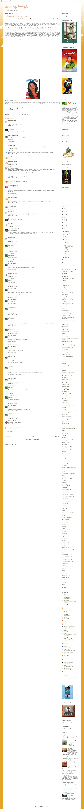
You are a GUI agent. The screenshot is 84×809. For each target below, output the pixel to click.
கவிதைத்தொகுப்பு (65, 354)
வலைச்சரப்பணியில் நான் (66, 554)
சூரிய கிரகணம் (65, 403)
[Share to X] (24, 114)
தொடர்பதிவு (64, 433)
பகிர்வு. (63, 458)
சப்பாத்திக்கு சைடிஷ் (65, 386)
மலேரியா (63, 526)
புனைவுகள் (64, 506)
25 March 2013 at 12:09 (12, 297)
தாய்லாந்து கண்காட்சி (66, 416)
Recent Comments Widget (68, 728)
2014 (65, 227)
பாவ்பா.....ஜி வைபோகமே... (67, 781)
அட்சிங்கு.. (64, 786)
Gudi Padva (64, 276)
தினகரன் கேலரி (65, 423)
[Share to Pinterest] (27, 114)
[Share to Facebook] (25, 114)
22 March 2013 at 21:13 (12, 215)
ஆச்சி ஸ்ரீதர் (10, 156)
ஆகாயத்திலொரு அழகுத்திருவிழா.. (70, 749)
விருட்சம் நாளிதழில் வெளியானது (67, 566)
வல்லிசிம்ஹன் (10, 237)
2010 (65, 262)
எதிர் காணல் (65, 605)
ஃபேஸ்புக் (63, 343)
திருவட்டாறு (64, 421)
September (67, 233)
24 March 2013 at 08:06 (12, 251)
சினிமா (63, 398)
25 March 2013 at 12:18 (12, 363)
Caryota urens (64, 273)
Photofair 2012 (64, 285)
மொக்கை (63, 540)
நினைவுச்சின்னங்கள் (65, 453)
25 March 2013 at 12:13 (12, 314)
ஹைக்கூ (63, 582)
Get (63, 728)
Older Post (57, 436)
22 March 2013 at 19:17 (12, 202)
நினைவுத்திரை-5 (66, 618)
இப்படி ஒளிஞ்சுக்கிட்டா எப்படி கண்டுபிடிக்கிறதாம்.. (72, 793)
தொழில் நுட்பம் (64, 435)
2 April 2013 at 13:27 (11, 429)
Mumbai (63, 280)
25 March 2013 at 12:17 (12, 354)
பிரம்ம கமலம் (64, 482)
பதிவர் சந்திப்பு (64, 463)
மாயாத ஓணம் (66, 595)
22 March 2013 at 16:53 (12, 183)
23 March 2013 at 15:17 (12, 241)
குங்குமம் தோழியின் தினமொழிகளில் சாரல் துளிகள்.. (68, 246)
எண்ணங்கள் (64, 329)
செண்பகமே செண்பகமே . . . (68, 615)
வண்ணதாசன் (66, 646)
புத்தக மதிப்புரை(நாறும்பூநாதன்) (67, 496)
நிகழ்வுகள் (16, 114)
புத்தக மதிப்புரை (65, 491)
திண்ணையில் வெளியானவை (67, 417)
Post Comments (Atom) (35, 439)
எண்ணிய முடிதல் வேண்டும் (68, 652)
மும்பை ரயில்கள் (65, 535)
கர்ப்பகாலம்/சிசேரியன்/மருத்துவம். (68, 347)
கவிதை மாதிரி (64, 352)
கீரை (63, 361)
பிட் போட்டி (64, 480)
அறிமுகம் (63, 306)
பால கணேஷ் (10, 211)
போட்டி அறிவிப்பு (65, 519)
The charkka (64, 294)
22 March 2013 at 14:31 (12, 125)
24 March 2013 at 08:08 (12, 271)
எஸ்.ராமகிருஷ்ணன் (67, 597)
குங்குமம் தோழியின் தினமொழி (67, 366)
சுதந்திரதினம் (64, 400)
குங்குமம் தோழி (64, 365)
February (66, 255)
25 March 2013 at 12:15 (12, 325)
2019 (65, 219)
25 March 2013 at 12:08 (12, 286)
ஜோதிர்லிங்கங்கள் (65, 579)
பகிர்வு (20, 114)
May (65, 239)
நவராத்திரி (64, 440)
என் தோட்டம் (64, 336)
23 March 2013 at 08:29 (12, 235)
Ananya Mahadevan (12, 161)
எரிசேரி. (63, 335)
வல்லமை (65, 630)
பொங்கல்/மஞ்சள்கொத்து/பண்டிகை (68, 512)
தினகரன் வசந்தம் (11, 114)
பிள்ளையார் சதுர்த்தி (65, 485)
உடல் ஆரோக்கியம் (65, 322)
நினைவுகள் (64, 451)
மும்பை (63, 531)
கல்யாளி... (65, 672)
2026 (65, 208)
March (66, 242)
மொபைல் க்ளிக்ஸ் (65, 542)
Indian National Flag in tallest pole (68, 278)
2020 (65, 217)
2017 (65, 222)
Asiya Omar (10, 223)
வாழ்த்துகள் (64, 563)
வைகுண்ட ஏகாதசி (65, 577)
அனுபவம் (63, 308)
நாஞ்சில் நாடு (64, 444)
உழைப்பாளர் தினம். (65, 326)
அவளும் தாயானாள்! (67, 656)
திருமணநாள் (64, 419)
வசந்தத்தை (13, 100)
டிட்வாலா (63, 407)
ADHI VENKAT (11, 426)
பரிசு (63, 471)
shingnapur (64, 289)
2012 (65, 259)
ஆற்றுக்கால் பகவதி (65, 315)
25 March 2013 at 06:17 (12, 276)
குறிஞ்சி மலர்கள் (66, 655)
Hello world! (66, 631)
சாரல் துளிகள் (64, 391)
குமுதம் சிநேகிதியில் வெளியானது (68, 372)
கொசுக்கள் (64, 377)
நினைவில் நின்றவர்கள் (66, 449)
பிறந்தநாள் (64, 487)
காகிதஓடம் (65, 633)
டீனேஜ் (63, 409)
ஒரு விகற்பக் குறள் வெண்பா (67, 341)
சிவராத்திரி (64, 395)
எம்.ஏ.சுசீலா (65, 617)
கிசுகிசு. (63, 358)
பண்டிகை (63, 460)
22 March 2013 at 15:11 (12, 133)
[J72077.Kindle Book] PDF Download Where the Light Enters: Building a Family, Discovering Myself (70, 639)
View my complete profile (66, 123)
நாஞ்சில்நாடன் (66, 611)
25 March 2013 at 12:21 (12, 383)
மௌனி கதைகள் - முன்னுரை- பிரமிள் (69, 650)
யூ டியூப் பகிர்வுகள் (65, 543)
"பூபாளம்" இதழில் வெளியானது (67, 271)
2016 (65, 223)
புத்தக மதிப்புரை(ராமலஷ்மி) (66, 498)
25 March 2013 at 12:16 (12, 344)
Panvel (63, 283)
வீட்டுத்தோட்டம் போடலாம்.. (71, 740)
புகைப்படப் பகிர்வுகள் (65, 489)
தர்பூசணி (63, 414)
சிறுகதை (63, 396)
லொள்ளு (63, 552)
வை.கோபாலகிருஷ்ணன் (12, 185)
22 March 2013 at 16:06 (12, 153)
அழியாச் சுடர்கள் (66, 649)
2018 (65, 220)
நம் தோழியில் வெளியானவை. (67, 439)
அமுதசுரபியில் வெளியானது (66, 303)
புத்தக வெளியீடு (65, 503)
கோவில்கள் (64, 382)
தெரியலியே (64, 432)
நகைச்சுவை (64, 437)
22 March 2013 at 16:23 (12, 164)
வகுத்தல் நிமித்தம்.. (67, 243)
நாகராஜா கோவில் (65, 442)
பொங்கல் (63, 510)
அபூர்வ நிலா (64, 301)
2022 (65, 214)
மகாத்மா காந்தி (64, 522)
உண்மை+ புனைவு (65, 324)
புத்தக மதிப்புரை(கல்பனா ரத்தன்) (67, 494)
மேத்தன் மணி (64, 536)
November (66, 231)
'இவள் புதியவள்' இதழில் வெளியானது (68, 269)
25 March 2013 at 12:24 (12, 410)
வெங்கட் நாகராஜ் (11, 420)
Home (33, 436)
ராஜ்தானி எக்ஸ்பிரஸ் (65, 547)
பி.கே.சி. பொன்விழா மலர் (66, 478)
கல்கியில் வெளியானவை (66, 351)
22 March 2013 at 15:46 (12, 148)
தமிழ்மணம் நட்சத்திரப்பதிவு (66, 412)
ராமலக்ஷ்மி (10, 127)
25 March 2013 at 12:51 (12, 423)
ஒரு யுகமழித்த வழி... (67, 663)
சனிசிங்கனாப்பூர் (65, 389)
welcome (63, 296)
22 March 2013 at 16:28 (12, 177)
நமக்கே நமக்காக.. (66, 775)
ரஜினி (63, 545)
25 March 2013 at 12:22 (12, 393)
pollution (63, 287)
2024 (65, 211)
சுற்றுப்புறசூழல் (64, 402)
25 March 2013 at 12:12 (12, 304)
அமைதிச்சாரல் (16, 7)
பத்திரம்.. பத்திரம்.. (67, 251)
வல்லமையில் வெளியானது (66, 559)
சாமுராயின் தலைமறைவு (67, 598)
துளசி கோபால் (10, 120)
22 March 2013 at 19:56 (12, 209)
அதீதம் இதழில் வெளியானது (67, 299)
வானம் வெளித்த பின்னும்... (68, 662)
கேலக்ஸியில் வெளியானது (66, 375)
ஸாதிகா (9, 150)
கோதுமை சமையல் (65, 379)
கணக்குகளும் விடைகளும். (68, 653)
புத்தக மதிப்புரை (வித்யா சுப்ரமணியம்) (68, 492)
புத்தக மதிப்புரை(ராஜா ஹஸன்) (67, 499)
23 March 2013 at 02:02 (12, 226)
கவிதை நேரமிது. (66, 600)
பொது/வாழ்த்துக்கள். (65, 515)
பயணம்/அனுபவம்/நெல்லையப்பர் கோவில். (69, 467)
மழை (63, 528)
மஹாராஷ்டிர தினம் (65, 529)
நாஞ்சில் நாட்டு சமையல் (66, 446)
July (65, 236)
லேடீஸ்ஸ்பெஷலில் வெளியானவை (67, 549)
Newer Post (8, 436)
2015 (65, 225)
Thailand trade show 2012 (66, 292)
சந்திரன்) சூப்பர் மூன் (65, 384)
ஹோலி (63, 584)
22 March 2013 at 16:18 (12, 159)
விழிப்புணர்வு (64, 570)
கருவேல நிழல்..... (66, 665)
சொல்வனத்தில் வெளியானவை (67, 405)
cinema (63, 275)
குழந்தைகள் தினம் (65, 373)
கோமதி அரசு (10, 166)
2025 (65, 209)
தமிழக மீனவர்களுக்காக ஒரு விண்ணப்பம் (69, 410)
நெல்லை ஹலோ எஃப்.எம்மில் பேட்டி (68, 454)
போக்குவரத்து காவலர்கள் (66, 517)
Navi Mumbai (64, 282)
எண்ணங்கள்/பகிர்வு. (65, 331)
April (65, 240)
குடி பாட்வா (64, 368)
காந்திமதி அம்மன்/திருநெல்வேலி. (67, 356)
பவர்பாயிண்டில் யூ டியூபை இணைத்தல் (68, 473)
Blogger (47, 806)
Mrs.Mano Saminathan (12, 228)
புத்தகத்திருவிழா (65, 505)
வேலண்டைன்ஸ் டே (65, 575)
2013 (65, 228)
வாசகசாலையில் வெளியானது (67, 561)
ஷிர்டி (63, 580)
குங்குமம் (63, 363)
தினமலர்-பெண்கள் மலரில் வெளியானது (68, 428)
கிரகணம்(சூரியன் (65, 359)
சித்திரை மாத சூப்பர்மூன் (66, 393)
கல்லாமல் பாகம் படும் (67, 612)
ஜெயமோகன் (66, 594)
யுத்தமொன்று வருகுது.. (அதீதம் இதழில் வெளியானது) (69, 253)
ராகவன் (65, 671)
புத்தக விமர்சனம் (65, 501)
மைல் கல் (63, 538)
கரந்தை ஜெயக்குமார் (11, 273)
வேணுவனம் (66, 614)
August (66, 234)
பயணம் (63, 465)
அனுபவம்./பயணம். (65, 310)
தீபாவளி (63, 430)
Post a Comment (10, 431)
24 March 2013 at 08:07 (12, 261)
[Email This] (22, 114)
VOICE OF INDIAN (11, 197)
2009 (65, 264)
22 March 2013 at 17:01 (12, 195)
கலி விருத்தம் (64, 349)
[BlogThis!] (23, 114)
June (66, 237)
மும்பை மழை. (64, 533)
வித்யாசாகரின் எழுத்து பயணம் (69, 626)
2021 (65, 216)
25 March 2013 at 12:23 (12, 403)
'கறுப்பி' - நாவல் (66, 621)
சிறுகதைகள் (66, 604)
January (66, 257)
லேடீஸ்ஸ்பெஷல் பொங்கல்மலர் (67, 550)
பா (62, 475)
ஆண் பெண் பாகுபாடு (65, 313)
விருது (63, 568)
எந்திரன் (63, 333)
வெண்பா (63, 573)
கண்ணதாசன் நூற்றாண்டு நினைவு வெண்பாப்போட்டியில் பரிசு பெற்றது (68, 345)
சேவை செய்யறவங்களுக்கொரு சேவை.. (69, 770)
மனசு (64, 620)
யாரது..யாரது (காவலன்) (67, 669)
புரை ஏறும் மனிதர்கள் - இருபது (68, 666)
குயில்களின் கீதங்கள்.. (67, 668)
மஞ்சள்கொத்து (64, 524)
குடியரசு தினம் (64, 370)
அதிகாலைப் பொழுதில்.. (71, 762)
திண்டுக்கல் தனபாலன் (12, 135)
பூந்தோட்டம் (64, 508)
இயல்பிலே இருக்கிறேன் (67, 647)
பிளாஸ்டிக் (64, 484)
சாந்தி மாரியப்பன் (11, 243)
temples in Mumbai (65, 290)
